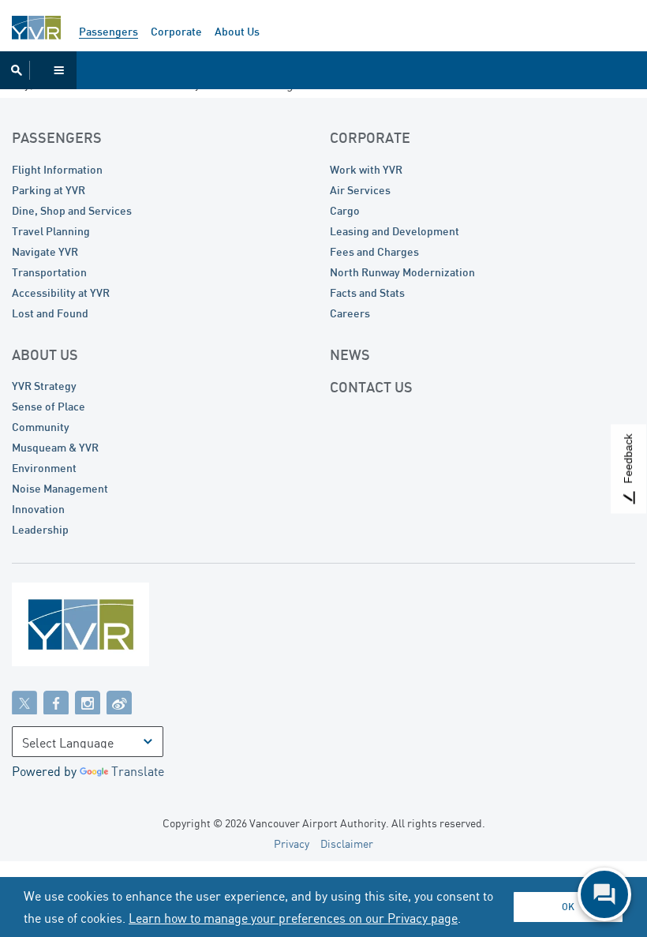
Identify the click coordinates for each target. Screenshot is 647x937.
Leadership (40, 529)
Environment (44, 467)
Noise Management (60, 488)
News (350, 354)
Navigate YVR (45, 251)
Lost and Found (50, 313)
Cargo (345, 210)
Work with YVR (366, 169)
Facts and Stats (367, 292)
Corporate (176, 31)
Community (40, 426)
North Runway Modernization (402, 272)
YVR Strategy (44, 385)
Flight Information (57, 169)
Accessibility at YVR (61, 292)
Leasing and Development (394, 231)
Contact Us (371, 386)
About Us (237, 31)
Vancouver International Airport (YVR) (36, 27)
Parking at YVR (48, 190)
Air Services (360, 190)
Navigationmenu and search (38, 70)
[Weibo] (119, 701)
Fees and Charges (374, 251)
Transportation (49, 272)
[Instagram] (87, 701)
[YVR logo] (114, 628)
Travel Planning (51, 231)
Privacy (291, 843)
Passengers (108, 31)
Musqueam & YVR (55, 447)
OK (568, 907)
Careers (350, 313)
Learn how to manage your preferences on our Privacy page (293, 918)
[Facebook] (56, 701)
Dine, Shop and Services (72, 210)
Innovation (38, 508)
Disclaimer (346, 843)
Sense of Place (48, 406)
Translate (137, 771)
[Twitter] (24, 701)
